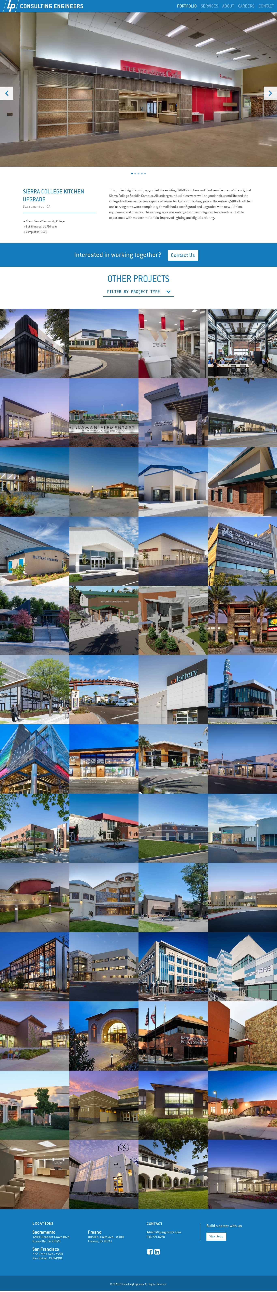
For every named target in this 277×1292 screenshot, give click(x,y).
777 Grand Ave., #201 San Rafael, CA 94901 (47, 1253)
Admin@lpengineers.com (164, 1232)
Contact (266, 6)
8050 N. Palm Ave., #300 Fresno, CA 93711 (106, 1236)
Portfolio (187, 6)
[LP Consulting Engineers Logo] (43, 6)
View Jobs (216, 1236)
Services (209, 6)
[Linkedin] (157, 1252)
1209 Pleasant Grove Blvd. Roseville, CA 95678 (51, 1236)
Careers (246, 6)
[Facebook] (150, 1252)
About (228, 6)
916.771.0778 (156, 1237)
